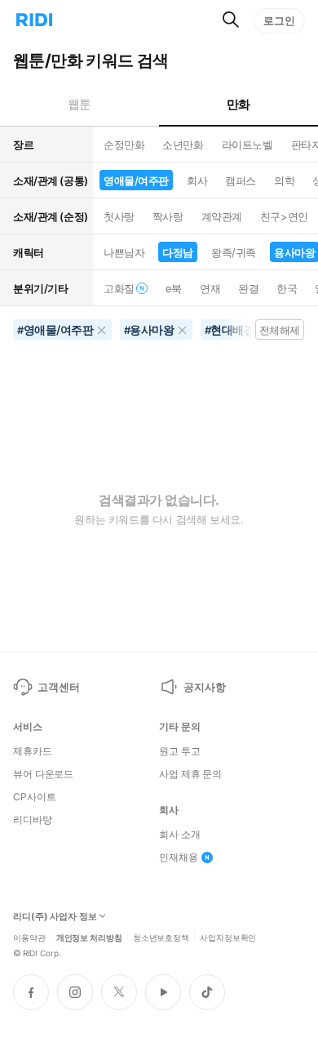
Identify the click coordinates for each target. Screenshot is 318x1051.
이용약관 (29, 937)
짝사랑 (167, 216)
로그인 (279, 20)
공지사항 (204, 686)
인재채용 (178, 857)
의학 (284, 180)
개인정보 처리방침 (89, 937)
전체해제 (279, 329)
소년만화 (182, 144)
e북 (174, 288)
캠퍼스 (240, 180)
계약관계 (221, 216)
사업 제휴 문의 (190, 774)
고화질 (119, 288)
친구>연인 (284, 216)
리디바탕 (32, 820)
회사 (197, 180)
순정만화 (124, 144)
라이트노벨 (247, 144)
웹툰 (79, 104)
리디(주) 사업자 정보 (55, 916)
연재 (210, 288)
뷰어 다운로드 (43, 774)
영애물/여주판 (136, 180)
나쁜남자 (124, 252)
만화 (238, 104)
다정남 (177, 252)
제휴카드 (32, 751)
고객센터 (58, 686)
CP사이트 (34, 797)
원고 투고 (179, 751)
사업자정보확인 (228, 937)
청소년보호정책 (161, 937)
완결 (248, 288)
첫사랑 (119, 216)
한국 (286, 288)
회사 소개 (179, 834)
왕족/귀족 (233, 252)
